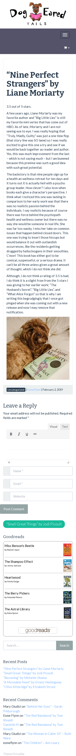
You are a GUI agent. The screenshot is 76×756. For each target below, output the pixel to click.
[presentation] (11, 434)
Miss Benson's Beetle (19, 546)
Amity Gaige (13, 581)
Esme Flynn (34, 389)
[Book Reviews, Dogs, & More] (38, 15)
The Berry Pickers (17, 593)
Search (64, 645)
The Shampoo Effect (18, 561)
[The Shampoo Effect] (67, 565)
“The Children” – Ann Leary (40, 743)
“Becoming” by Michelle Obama (25, 678)
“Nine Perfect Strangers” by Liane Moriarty (35, 84)
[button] (11, 434)
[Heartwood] (67, 581)
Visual (53, 426)
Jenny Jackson (14, 565)
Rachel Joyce (13, 549)
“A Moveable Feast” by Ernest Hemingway (32, 682)
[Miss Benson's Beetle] (67, 549)
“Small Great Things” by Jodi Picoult (34, 524)
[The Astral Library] (67, 612)
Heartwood (12, 577)
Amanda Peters (14, 597)
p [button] (9, 462)
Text (65, 426)
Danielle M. (11, 724)
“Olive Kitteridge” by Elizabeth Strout (29, 687)
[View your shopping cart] (67, 47)
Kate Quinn (12, 613)
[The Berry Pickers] (67, 597)
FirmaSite (18, 754)
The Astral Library (17, 609)
